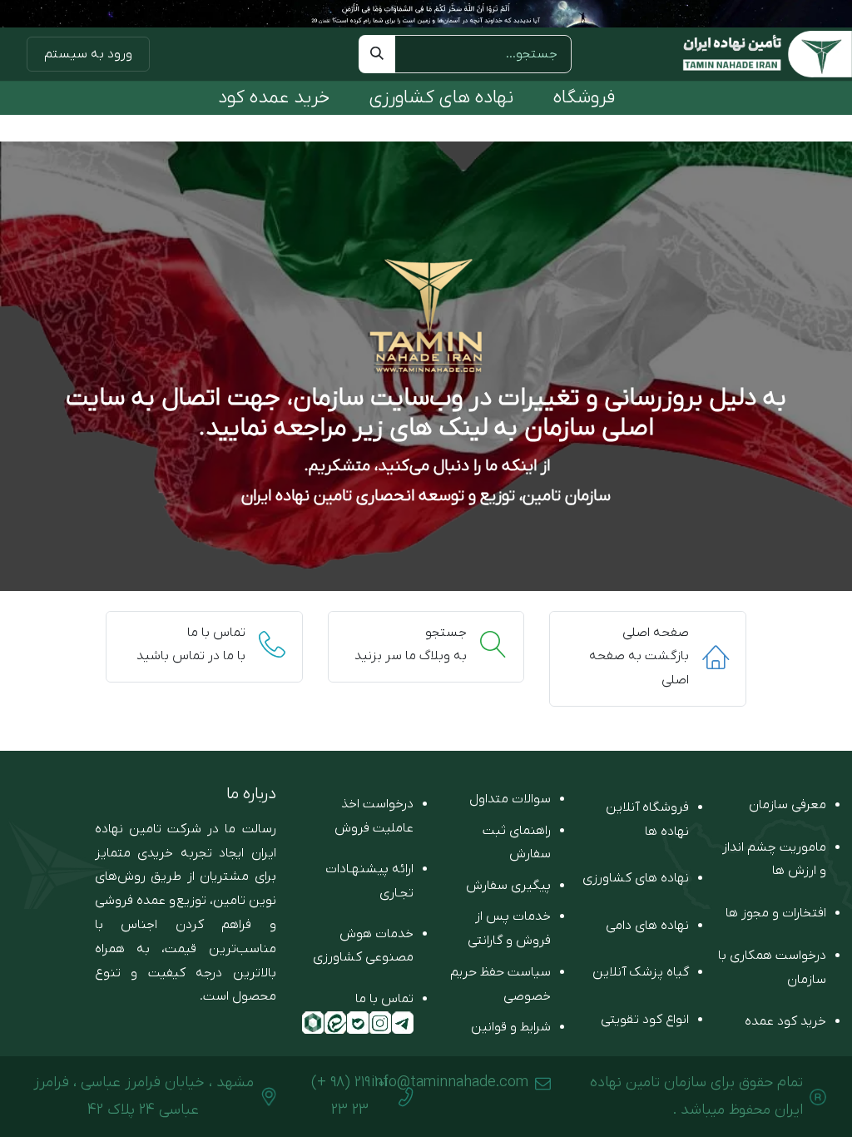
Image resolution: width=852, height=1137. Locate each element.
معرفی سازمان (787, 805)
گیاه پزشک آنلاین (640, 972)
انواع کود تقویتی (645, 1019)
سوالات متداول (510, 799)
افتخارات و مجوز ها (776, 913)
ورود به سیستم (88, 54)
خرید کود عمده (785, 1021)
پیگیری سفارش (508, 885)
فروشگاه (584, 98)
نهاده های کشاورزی (441, 98)
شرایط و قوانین (511, 1027)
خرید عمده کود (273, 98)
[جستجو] (377, 54)
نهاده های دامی (647, 925)
